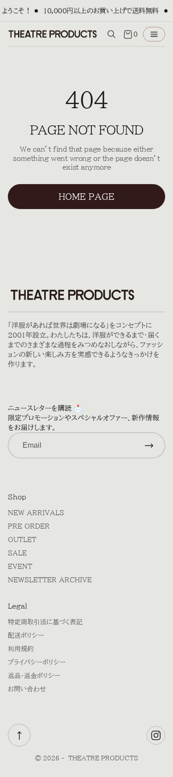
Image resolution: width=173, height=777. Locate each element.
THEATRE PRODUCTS (103, 758)
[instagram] (156, 735)
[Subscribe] (149, 445)
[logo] (52, 34)
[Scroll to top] (19, 735)
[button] (111, 34)
